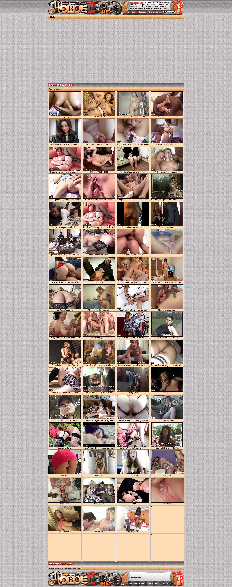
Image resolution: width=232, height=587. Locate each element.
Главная (142, 12)
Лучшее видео (155, 12)
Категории (131, 12)
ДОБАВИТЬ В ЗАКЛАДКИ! (61, 85)
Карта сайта (136, 577)
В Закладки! (169, 12)
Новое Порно (136, 3)
